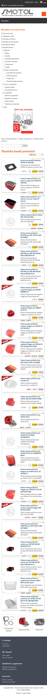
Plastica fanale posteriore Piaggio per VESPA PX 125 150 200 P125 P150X (31, 490)
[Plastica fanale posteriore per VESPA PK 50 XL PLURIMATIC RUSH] (10, 460)
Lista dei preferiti (7, 657)
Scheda (40, 171)
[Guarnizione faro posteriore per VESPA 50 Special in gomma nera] (10, 166)
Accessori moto (8, 33)
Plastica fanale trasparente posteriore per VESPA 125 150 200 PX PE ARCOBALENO (31, 599)
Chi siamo (5, 644)
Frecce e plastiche (11, 84)
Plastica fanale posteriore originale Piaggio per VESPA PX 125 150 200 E (32, 326)
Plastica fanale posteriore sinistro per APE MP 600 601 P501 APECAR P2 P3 (30, 562)
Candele (7, 56)
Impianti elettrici (10, 87)
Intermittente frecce (11, 90)
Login (36, 2)
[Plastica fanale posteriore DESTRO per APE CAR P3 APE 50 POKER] (10, 242)
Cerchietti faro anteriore (14, 73)
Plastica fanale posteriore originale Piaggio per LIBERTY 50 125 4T (31, 308)
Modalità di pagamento (9, 669)
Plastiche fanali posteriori (15, 81)
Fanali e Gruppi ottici (11, 70)
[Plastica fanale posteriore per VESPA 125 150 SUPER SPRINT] (10, 402)
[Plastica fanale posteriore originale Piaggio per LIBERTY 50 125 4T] (10, 313)
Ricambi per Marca (9, 44)
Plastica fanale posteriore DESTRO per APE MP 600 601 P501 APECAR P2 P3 (31, 253)
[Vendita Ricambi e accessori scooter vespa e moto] (17, 12)
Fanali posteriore (12, 76)
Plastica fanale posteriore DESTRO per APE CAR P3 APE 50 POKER (31, 235)
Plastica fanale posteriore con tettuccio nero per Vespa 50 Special (31, 199)
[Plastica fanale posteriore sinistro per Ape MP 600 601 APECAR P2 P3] (10, 549)
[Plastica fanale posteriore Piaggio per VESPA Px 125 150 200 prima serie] (10, 494)
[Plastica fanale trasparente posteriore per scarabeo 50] (10, 384)
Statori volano (9, 101)
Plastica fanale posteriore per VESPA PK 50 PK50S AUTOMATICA (30, 435)
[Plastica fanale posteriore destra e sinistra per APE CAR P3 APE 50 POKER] (10, 368)
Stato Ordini (6, 655)
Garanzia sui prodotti (8, 682)
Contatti (7, 67)
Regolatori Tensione (11, 98)
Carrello (34, 171)
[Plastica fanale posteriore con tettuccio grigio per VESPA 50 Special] (10, 185)
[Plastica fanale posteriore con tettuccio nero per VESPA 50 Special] (10, 203)
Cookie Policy (26, 693)
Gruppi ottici (10, 78)
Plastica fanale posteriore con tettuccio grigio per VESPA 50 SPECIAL (31, 181)
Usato (5, 107)
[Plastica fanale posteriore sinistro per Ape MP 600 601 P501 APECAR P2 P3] (10, 569)
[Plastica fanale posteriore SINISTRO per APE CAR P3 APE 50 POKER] (10, 533)
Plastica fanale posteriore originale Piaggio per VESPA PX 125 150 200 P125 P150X (32, 344)
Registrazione (29, 2)
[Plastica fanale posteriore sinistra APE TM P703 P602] (10, 511)
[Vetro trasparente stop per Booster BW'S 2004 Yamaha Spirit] (10, 586)
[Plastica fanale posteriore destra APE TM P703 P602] (10, 221)
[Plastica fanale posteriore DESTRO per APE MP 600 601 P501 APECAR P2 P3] (10, 258)
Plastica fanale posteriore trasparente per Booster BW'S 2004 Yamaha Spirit (30, 580)
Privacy (18, 693)
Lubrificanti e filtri (8, 36)
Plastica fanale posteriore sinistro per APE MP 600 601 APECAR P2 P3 (30, 544)
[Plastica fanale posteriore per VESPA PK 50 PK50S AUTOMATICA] (10, 441)
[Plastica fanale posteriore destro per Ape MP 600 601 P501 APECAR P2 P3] (10, 278)
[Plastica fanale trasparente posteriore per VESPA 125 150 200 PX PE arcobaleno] (10, 603)
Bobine (7, 53)
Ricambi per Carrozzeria (10, 42)
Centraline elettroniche (12, 59)
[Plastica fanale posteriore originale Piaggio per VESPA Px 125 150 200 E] (10, 333)
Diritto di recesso (7, 680)
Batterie (7, 50)
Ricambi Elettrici (8, 47)
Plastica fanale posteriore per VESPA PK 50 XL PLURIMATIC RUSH (31, 453)
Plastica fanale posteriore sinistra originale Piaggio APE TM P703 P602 (31, 508)
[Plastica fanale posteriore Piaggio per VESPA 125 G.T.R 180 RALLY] (10, 475)
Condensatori (9, 64)
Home (3, 139)
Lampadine (8, 93)
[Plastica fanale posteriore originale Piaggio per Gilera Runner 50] (10, 293)
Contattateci (6, 646)
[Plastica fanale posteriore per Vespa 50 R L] (10, 421)
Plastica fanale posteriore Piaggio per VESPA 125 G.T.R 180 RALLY (31, 471)
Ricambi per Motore (9, 39)
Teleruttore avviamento (12, 104)
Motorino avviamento (11, 95)
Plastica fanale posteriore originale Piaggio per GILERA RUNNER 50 (31, 290)
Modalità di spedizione (9, 667)
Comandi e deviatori (11, 61)
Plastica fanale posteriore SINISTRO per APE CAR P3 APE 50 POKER (31, 526)
